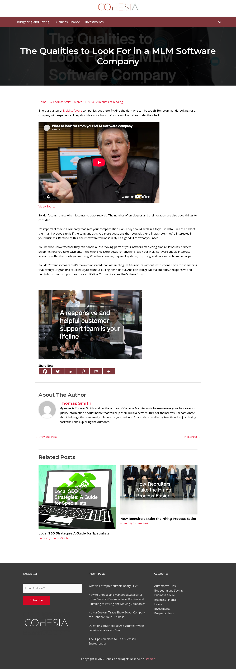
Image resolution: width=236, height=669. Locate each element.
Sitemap (150, 659)
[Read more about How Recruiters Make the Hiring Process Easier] (159, 489)
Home (42, 102)
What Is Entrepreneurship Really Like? (113, 586)
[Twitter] (58, 371)
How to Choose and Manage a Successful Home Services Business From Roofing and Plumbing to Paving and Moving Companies (117, 599)
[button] (220, 22)
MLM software (72, 110)
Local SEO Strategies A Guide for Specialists (74, 533)
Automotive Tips (165, 586)
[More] (109, 371)
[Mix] (96, 371)
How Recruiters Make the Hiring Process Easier (158, 519)
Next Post (192, 437)
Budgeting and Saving (168, 590)
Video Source (47, 206)
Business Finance (165, 600)
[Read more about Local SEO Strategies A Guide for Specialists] (77, 497)
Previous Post (46, 437)
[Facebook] (45, 371)
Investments (162, 609)
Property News (164, 613)
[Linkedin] (70, 371)
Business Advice (164, 595)
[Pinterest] (83, 371)
